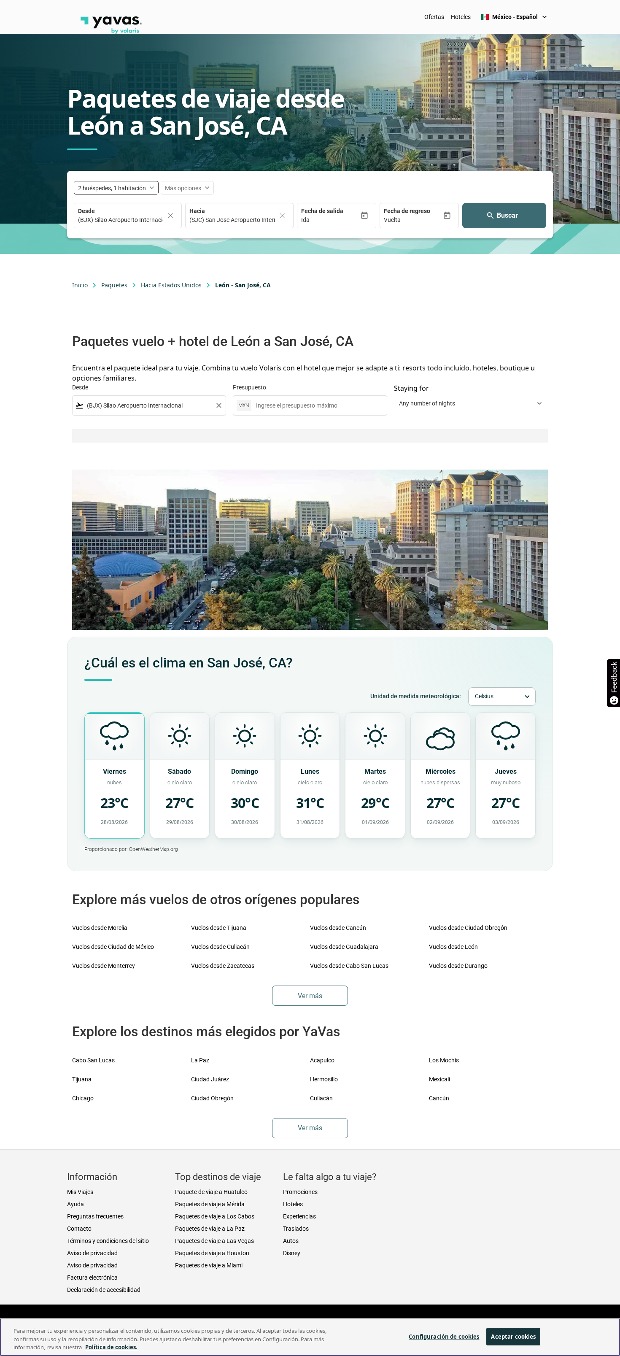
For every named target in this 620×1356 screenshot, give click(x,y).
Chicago (83, 1098)
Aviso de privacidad (92, 1253)
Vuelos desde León (453, 946)
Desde (86, 211)
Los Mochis (444, 1060)
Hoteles (461, 17)
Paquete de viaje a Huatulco (211, 1192)
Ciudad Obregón (212, 1098)
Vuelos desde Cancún (338, 927)
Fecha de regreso (407, 211)
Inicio (80, 285)
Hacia (197, 211)
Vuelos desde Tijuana (218, 927)
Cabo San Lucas (93, 1060)
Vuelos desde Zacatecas (222, 965)
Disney (291, 1253)
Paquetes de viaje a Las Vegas (214, 1240)
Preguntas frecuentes (95, 1216)
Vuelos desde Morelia (99, 927)
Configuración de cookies (444, 1336)
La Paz (200, 1060)
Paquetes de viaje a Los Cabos (214, 1216)
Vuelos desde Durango (458, 965)
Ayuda (75, 1204)
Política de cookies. (111, 1347)
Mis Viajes (80, 1192)
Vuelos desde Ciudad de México (113, 946)
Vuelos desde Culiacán (220, 946)
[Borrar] (170, 215)
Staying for (411, 388)
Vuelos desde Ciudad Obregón (468, 927)
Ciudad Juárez (210, 1079)
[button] (330, 220)
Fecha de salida (322, 211)
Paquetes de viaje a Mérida (210, 1204)
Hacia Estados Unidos (171, 285)
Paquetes (114, 285)
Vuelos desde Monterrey (103, 965)
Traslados (296, 1228)
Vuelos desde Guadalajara (344, 946)
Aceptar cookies (513, 1336)
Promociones (300, 1192)
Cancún (439, 1098)
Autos (291, 1240)
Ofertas (434, 17)
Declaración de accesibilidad (103, 1289)
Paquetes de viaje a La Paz (210, 1228)
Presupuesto (249, 387)
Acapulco (322, 1060)
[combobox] (149, 405)
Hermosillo (324, 1079)
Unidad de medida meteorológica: (415, 696)
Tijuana (82, 1079)
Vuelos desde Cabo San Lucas (349, 965)
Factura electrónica (92, 1277)
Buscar (507, 215)
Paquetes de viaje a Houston (212, 1253)
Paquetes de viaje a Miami (209, 1265)
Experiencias (299, 1216)
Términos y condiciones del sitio (108, 1240)
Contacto (79, 1228)
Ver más (310, 996)
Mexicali (439, 1079)
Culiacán (321, 1098)
